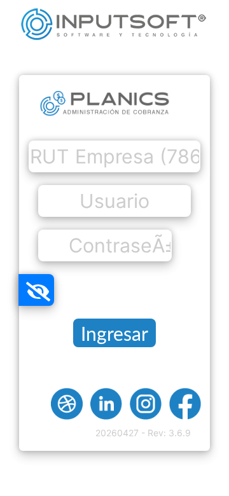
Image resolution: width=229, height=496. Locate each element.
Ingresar (114, 335)
